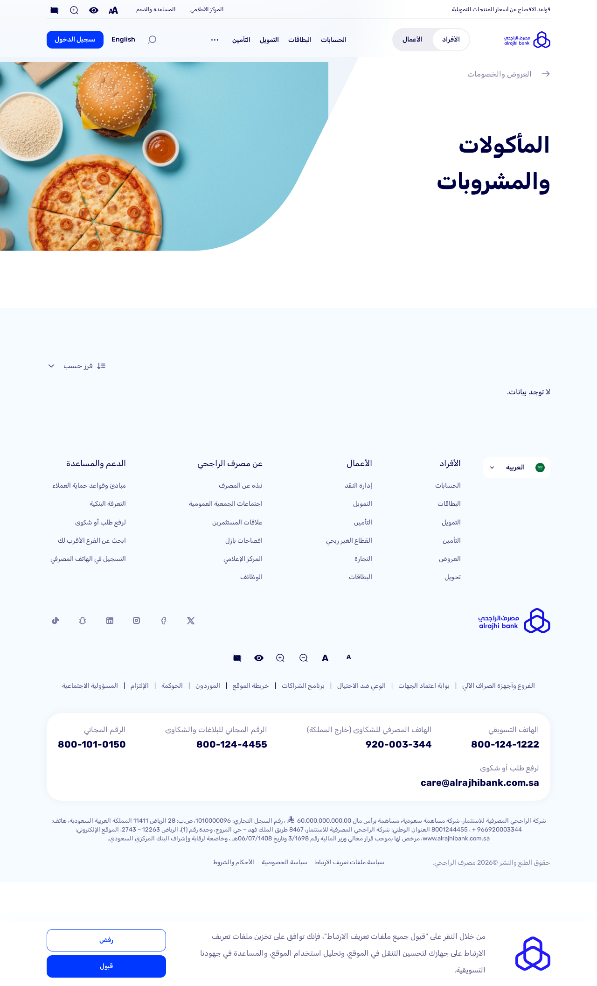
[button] (215, 39)
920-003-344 (399, 744)
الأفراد (451, 39)
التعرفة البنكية (108, 504)
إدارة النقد (358, 486)
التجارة (363, 559)
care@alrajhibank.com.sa (480, 782)
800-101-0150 (92, 744)
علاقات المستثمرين (237, 522)
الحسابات (334, 40)
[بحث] (152, 40)
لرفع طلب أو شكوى (100, 522)
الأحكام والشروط (233, 862)
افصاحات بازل (244, 541)
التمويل (269, 40)
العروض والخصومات (499, 74)
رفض (106, 940)
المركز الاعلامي (206, 9)
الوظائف (251, 577)
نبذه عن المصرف (241, 486)
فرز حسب (78, 365)
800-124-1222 (505, 744)
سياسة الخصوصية (284, 862)
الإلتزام (140, 686)
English (123, 39)
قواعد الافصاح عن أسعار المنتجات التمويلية (501, 9)
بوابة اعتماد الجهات (424, 686)
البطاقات (300, 40)
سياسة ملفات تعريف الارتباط (349, 862)
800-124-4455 (231, 744)
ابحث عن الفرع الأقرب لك (92, 541)
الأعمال (413, 39)
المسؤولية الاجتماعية (90, 686)
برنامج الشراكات (303, 686)
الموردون (207, 686)
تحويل (452, 577)
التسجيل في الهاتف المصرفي (88, 559)
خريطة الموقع (251, 686)
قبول (106, 966)
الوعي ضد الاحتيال (361, 686)
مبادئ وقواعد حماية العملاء (89, 486)
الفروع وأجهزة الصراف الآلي (498, 686)
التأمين (241, 40)
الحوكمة (172, 686)
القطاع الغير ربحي (349, 541)
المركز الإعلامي (243, 559)
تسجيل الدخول (75, 39)
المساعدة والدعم (155, 9)
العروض (450, 559)
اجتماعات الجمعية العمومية (226, 504)
